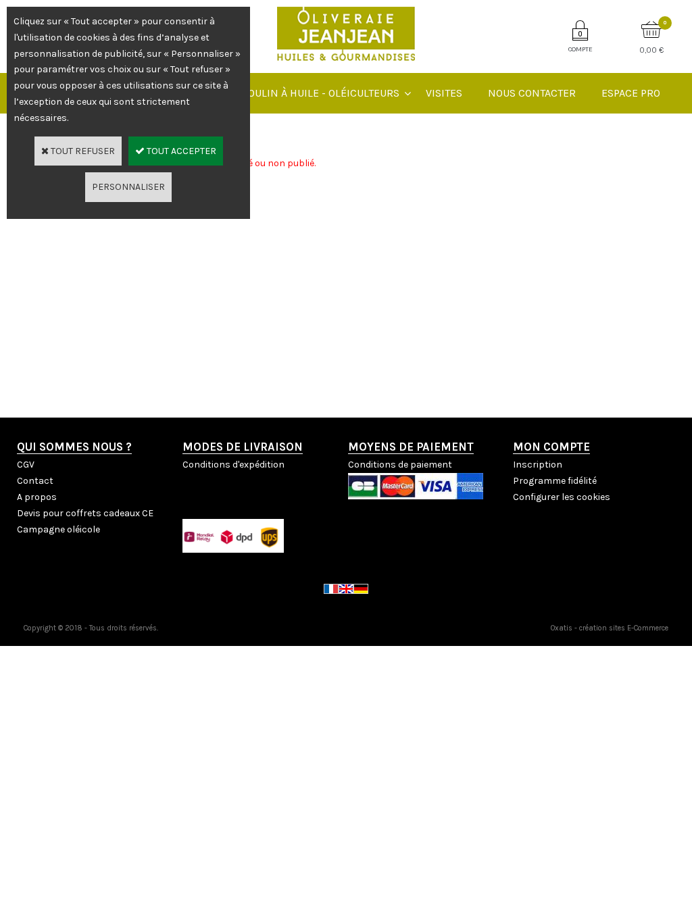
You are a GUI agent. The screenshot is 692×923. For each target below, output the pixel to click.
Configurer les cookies (561, 497)
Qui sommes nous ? (74, 447)
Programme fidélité (555, 481)
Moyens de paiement (411, 447)
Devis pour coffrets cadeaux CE (85, 513)
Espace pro (630, 92)
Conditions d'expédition (233, 464)
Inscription (537, 464)
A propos (37, 497)
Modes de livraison (242, 447)
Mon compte (551, 447)
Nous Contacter (532, 92)
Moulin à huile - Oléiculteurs (319, 92)
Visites (444, 92)
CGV (25, 464)
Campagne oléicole (58, 529)
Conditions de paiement (400, 464)
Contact (35, 481)
